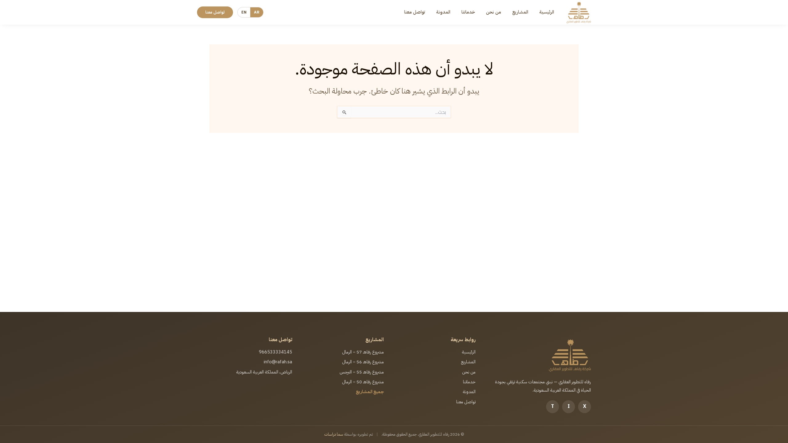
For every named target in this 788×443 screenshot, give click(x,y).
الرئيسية (546, 12)
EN (244, 12)
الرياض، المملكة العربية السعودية (264, 372)
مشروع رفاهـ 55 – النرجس (362, 372)
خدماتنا (468, 12)
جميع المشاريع (370, 391)
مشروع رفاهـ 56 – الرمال (363, 361)
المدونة (443, 12)
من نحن (493, 12)
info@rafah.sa (278, 361)
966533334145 (275, 352)
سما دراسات (333, 434)
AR (256, 12)
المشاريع (520, 12)
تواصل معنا (414, 12)
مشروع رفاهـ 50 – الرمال (363, 381)
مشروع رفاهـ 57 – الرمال (363, 352)
